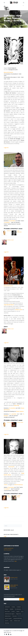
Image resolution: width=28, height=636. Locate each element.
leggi (15, 561)
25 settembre (12, 220)
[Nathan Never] (14, 270)
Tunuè (5, 484)
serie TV (6, 620)
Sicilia (11, 620)
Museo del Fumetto (8, 72)
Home (5, 22)
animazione (7, 606)
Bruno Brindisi (10, 230)
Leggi (5, 536)
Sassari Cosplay (8, 618)
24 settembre (11, 487)
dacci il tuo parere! (7, 549)
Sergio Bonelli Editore (9, 304)
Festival (9, 22)
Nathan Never (20, 422)
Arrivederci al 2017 (14, 577)
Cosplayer (19, 606)
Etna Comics (7, 611)
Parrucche (14, 616)
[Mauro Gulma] (14, 446)
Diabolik (11, 609)
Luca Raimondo (19, 231)
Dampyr (6, 609)
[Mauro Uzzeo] (14, 159)
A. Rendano (7, 222)
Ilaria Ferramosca (18, 484)
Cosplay (13, 606)
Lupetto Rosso (18, 496)
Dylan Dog (16, 405)
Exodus (13, 611)
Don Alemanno (18, 609)
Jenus (22, 611)
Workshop (7, 623)
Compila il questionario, (8, 548)
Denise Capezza (20, 411)
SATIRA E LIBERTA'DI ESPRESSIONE (14, 585)
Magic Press (18, 613)
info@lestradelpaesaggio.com (15, 570)
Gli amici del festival (16, 22)
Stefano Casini (10, 240)
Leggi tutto (6, 147)
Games (17, 611)
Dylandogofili (11, 466)
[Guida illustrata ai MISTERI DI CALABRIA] (14, 51)
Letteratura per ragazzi (9, 613)
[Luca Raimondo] (14, 354)
